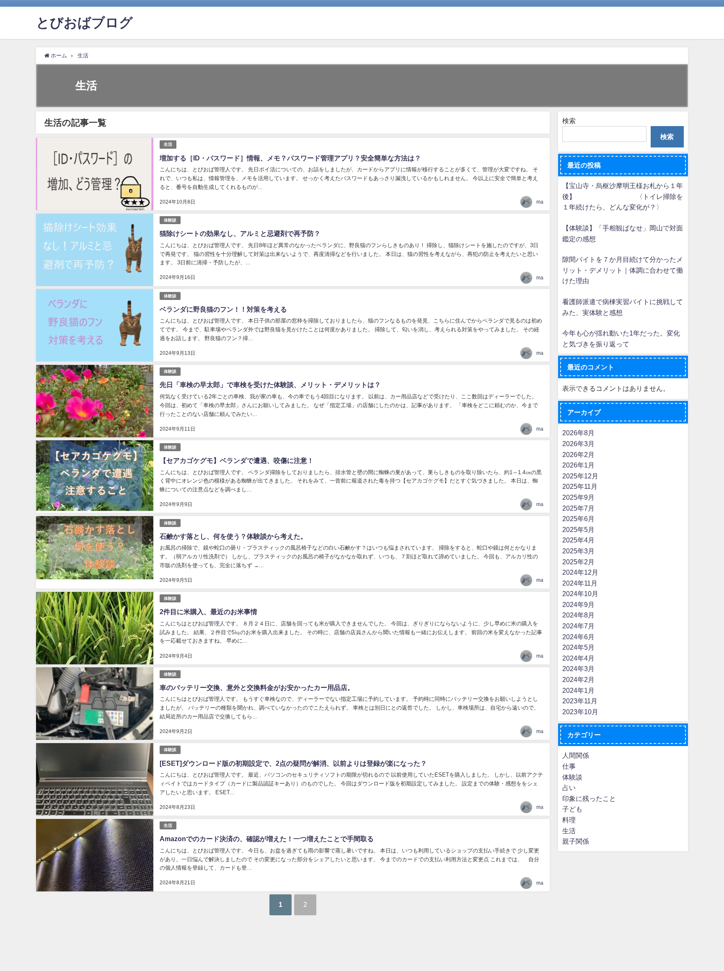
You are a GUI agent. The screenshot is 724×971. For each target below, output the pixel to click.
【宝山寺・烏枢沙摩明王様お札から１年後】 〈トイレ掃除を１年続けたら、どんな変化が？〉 (622, 196)
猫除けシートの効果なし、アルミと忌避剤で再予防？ (240, 233)
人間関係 (575, 755)
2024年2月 (578, 679)
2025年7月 (578, 507)
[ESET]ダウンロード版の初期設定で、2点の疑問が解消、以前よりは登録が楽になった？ (293, 763)
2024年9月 (578, 604)
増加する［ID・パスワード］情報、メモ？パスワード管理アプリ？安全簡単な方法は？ (290, 158)
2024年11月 (579, 582)
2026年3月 (578, 443)
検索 (569, 120)
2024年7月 (578, 625)
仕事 (569, 766)
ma (539, 201)
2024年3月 (578, 668)
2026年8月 (578, 432)
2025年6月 (578, 518)
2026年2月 (578, 454)
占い (569, 787)
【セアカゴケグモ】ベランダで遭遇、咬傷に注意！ (237, 460)
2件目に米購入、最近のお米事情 (208, 611)
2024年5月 (578, 647)
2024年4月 (578, 658)
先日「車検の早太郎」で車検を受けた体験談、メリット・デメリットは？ (270, 384)
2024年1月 (578, 690)
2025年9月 (578, 497)
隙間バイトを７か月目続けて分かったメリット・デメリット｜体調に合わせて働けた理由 (622, 270)
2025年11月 (579, 486)
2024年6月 (578, 636)
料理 (569, 819)
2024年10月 (580, 593)
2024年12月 (580, 572)
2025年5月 (578, 529)
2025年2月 (578, 561)
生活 (168, 144)
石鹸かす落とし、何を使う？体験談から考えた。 (233, 536)
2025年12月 (580, 475)
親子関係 (575, 841)
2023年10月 (580, 711)
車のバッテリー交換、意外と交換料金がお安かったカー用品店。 (257, 687)
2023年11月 (579, 700)
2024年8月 (578, 615)
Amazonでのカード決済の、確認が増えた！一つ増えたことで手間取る (267, 838)
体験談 (170, 220)
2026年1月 (578, 465)
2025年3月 (578, 550)
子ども (572, 809)
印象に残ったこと (589, 798)
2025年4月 (578, 540)
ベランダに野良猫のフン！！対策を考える (223, 309)
